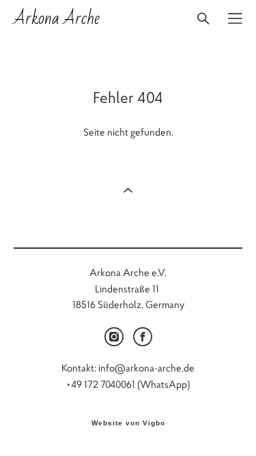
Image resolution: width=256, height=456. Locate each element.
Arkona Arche (57, 18)
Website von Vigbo (128, 423)
